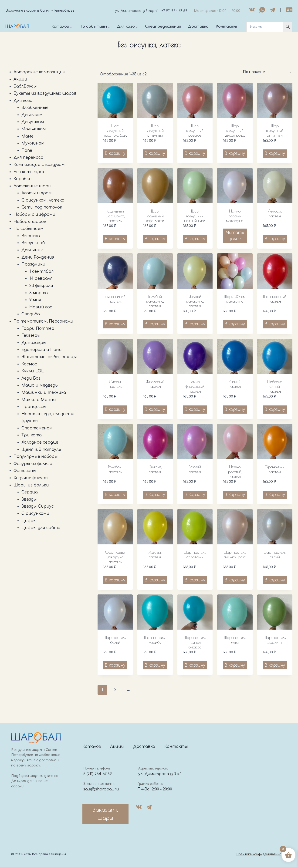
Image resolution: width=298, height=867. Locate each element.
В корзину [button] (115, 153)
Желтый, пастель (155, 554)
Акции (117, 746)
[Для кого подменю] (137, 27)
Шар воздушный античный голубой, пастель (155, 135)
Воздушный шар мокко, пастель (115, 216)
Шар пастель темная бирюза (195, 642)
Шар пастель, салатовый (195, 554)
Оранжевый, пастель (274, 469)
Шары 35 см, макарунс (235, 299)
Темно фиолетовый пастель (195, 386)
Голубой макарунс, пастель (155, 301)
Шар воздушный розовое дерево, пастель (194, 135)
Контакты (176, 746)
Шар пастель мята (235, 639)
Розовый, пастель (195, 469)
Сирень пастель (115, 384)
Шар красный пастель (274, 299)
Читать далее (235, 235)
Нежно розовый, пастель (235, 472)
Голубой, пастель (115, 469)
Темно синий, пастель (115, 299)
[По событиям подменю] (109, 27)
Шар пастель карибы (155, 639)
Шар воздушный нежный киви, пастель (195, 218)
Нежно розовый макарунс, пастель (235, 218)
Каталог (91, 746)
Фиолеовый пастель (155, 384)
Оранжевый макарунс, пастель (115, 557)
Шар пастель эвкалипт (275, 639)
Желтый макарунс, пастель (195, 301)
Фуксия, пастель (155, 469)
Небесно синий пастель (274, 386)
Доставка (144, 746)
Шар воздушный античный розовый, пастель (274, 135)
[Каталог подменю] (71, 27)
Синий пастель (234, 384)
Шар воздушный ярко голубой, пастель (115, 133)
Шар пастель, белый (115, 639)
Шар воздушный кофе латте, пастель (155, 218)
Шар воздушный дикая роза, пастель (235, 133)
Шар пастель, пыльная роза (235, 554)
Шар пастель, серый (275, 554)
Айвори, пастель (274, 213)
